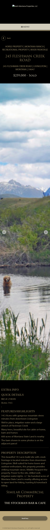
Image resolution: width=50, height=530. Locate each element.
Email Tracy (25, 518)
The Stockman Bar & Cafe (25, 503)
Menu (26, 26)
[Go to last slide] (4, 232)
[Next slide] (46, 232)
